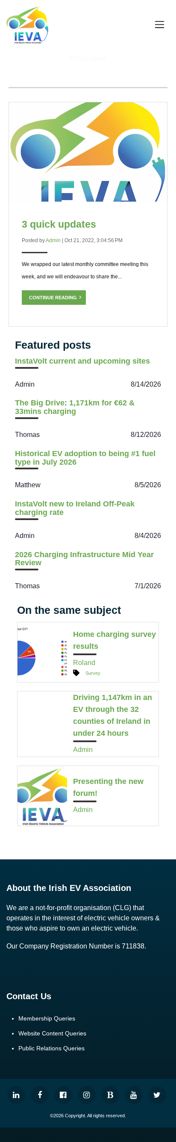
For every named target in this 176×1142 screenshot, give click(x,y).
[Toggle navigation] (160, 24)
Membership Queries (46, 1018)
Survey (92, 673)
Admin (53, 240)
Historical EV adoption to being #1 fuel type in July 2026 (85, 458)
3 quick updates (59, 224)
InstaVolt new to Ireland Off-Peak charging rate (75, 508)
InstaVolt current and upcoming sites (82, 361)
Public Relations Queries (51, 1048)
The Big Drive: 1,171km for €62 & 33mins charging (75, 407)
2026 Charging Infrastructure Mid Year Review (84, 559)
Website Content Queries (52, 1033)
